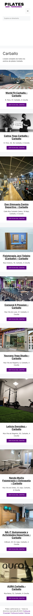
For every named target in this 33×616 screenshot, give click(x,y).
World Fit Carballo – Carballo (16, 94)
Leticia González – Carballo (16, 428)
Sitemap (27, 613)
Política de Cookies (17, 613)
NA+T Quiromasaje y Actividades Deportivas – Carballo (16, 535)
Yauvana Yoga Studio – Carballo (16, 357)
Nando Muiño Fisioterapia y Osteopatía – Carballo (16, 480)
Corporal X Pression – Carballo (16, 306)
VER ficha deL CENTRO (16, 105)
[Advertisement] (16, 34)
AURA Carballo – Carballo (16, 588)
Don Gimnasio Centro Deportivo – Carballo (16, 205)
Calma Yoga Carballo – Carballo (16, 137)
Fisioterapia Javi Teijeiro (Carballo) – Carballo (16, 257)
